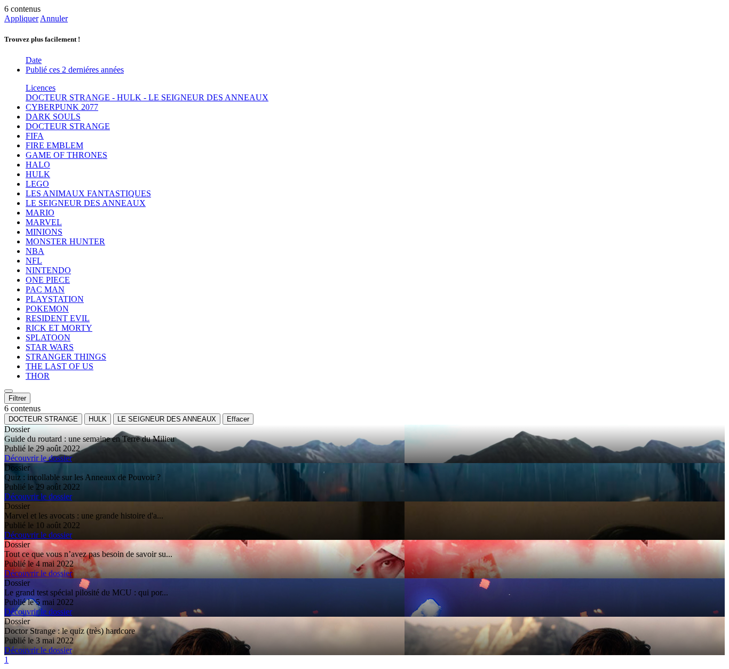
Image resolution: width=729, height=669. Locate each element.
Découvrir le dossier (38, 458)
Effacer (238, 419)
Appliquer (21, 18)
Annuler (54, 18)
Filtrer (17, 398)
